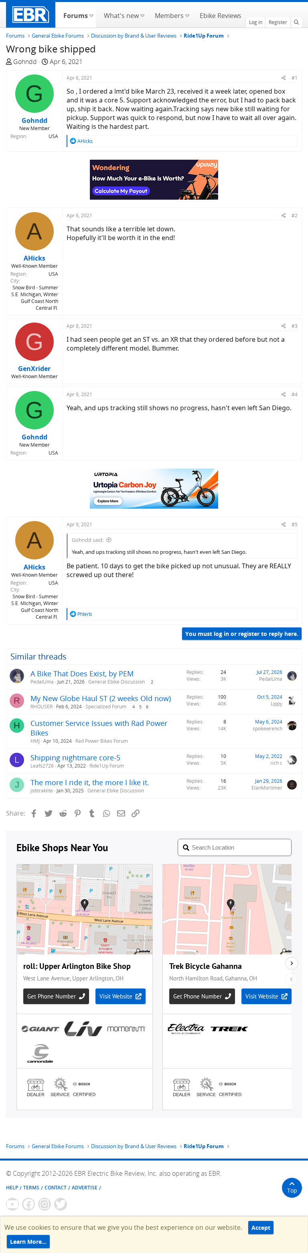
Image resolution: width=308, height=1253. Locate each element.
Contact (56, 1187)
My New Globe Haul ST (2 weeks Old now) (100, 698)
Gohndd (25, 61)
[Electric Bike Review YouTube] (12, 1204)
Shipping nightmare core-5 (75, 757)
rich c (276, 763)
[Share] (284, 77)
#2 (295, 215)
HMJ (35, 741)
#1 (295, 77)
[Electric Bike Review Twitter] (60, 1204)
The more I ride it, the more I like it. (89, 782)
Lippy (276, 703)
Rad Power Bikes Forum (101, 741)
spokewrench (267, 728)
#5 (295, 524)
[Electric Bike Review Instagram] (44, 1204)
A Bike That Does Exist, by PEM (82, 673)
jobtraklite (41, 790)
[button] (91, 15)
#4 (295, 394)
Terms (31, 1187)
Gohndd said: (87, 539)
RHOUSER (41, 706)
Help (12, 1187)
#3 (295, 326)
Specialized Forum (105, 706)
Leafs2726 (42, 765)
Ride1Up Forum (106, 765)
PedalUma (42, 681)
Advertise (84, 1187)
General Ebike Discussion (116, 681)
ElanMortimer (266, 787)
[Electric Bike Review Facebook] (28, 1204)
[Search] (296, 22)
